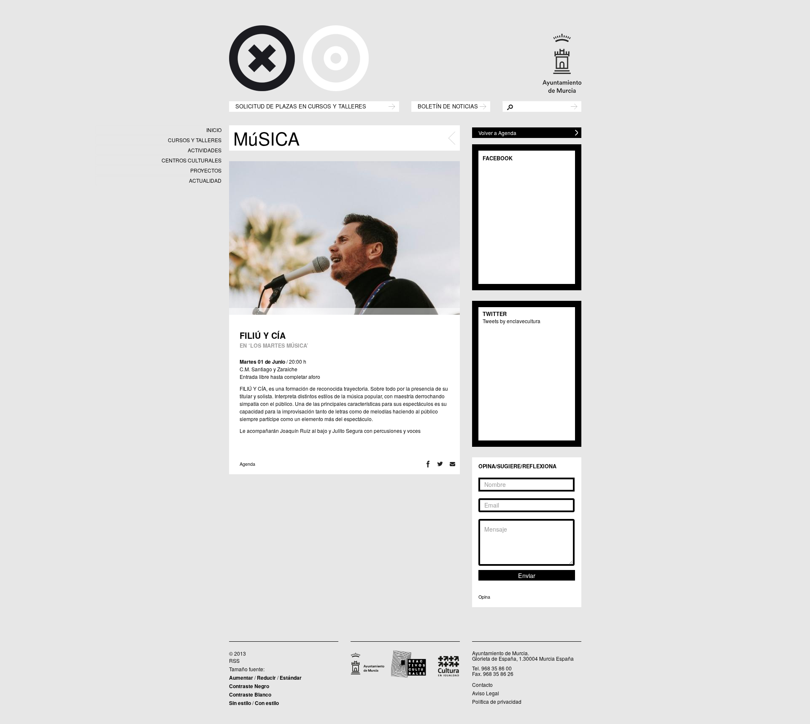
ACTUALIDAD (205, 180)
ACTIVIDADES (204, 150)
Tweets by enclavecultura (511, 320)
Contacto (482, 684)
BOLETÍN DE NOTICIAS (448, 105)
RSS (234, 660)
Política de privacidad (496, 701)
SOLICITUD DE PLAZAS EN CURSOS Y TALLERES (300, 105)
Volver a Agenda (497, 133)
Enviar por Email (452, 464)
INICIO (213, 129)
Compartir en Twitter (440, 464)
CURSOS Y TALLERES (194, 139)
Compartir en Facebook (428, 464)
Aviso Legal (485, 693)
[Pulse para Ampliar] (344, 238)
